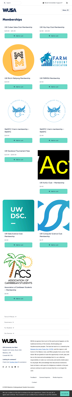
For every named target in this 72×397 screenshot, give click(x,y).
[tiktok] (6, 367)
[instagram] (3, 367)
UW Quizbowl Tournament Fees (17, 151)
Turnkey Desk (14, 362)
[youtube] (15, 367)
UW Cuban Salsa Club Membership (18, 27)
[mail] (18, 367)
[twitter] (9, 367)
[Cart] (66, 3)
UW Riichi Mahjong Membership (17, 78)
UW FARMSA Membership (50, 78)
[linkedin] (12, 367)
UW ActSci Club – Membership (52, 183)
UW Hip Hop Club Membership (52, 27)
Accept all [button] (65, 394)
